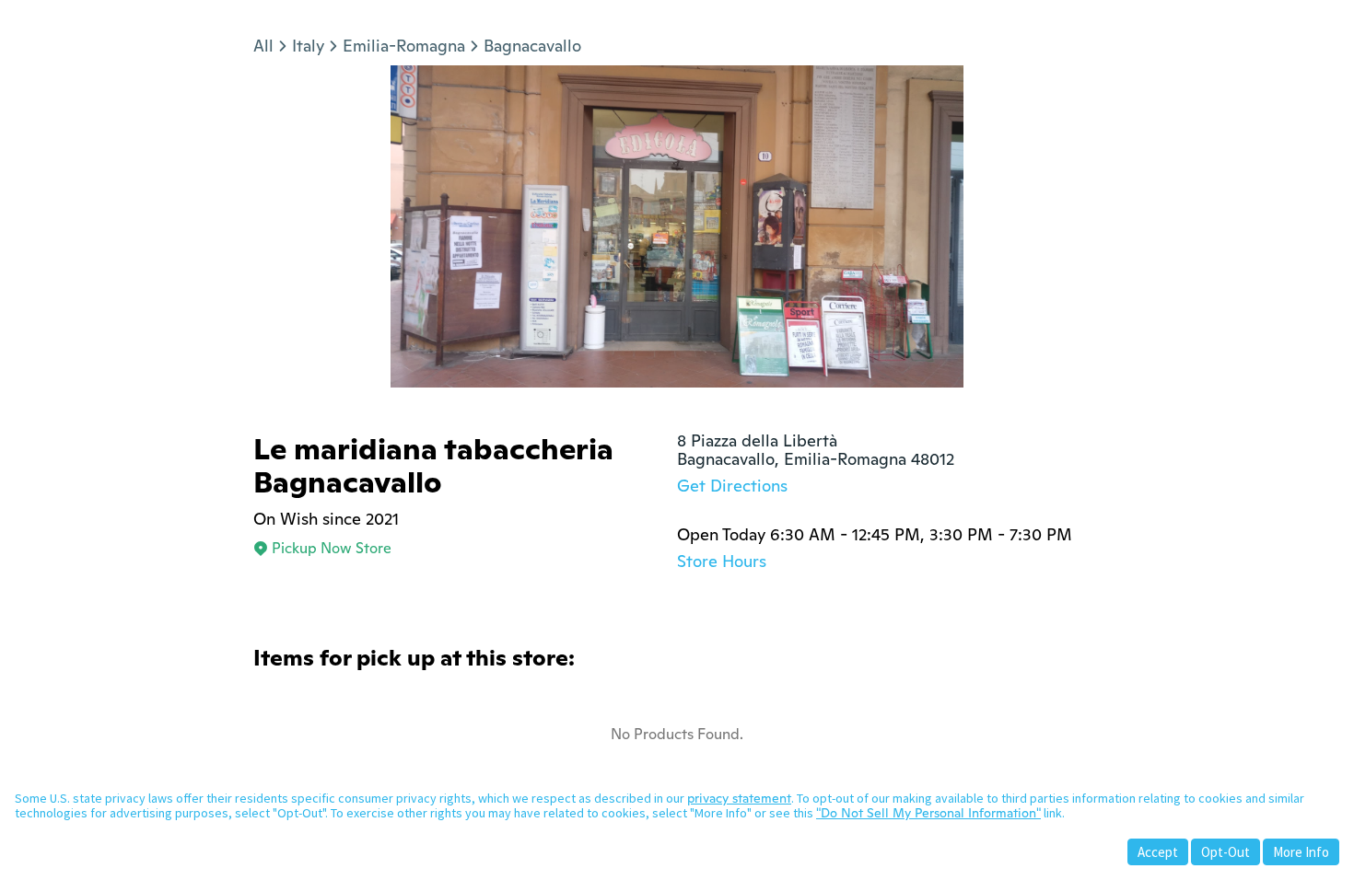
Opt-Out (1225, 852)
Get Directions (732, 485)
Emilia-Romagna (404, 45)
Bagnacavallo (532, 45)
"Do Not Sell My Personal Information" (928, 813)
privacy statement (739, 798)
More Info (1301, 852)
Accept (1158, 852)
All (263, 45)
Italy (308, 45)
